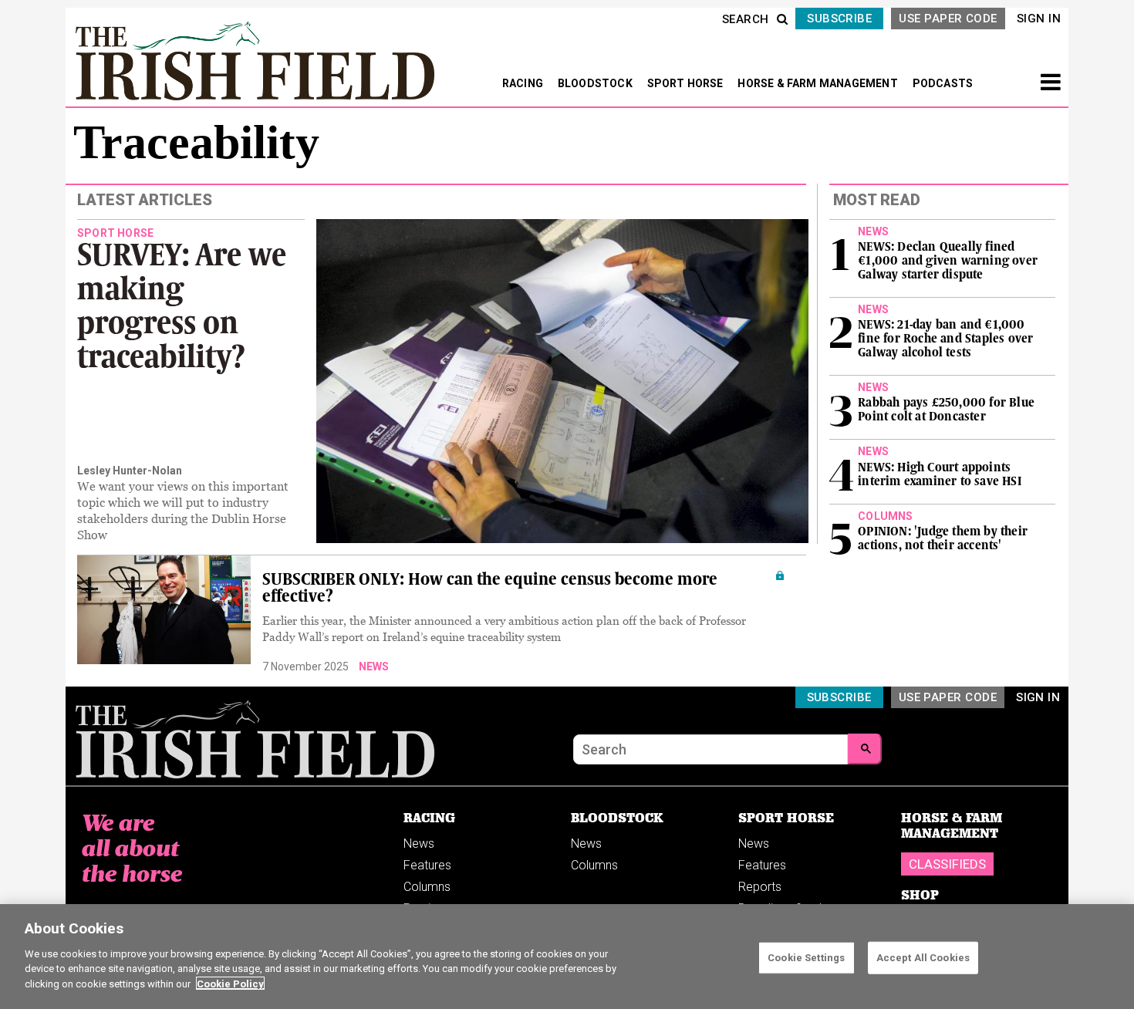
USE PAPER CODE (948, 18)
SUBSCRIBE (839, 18)
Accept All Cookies (923, 957)
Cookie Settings (806, 957)
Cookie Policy (230, 983)
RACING (523, 83)
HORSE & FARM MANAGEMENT (818, 83)
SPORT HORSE (686, 83)
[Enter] (865, 749)
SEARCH (745, 19)
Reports (759, 886)
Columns (427, 886)
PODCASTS (943, 83)
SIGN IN (1039, 18)
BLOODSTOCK (596, 83)
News (374, 666)
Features (427, 865)
